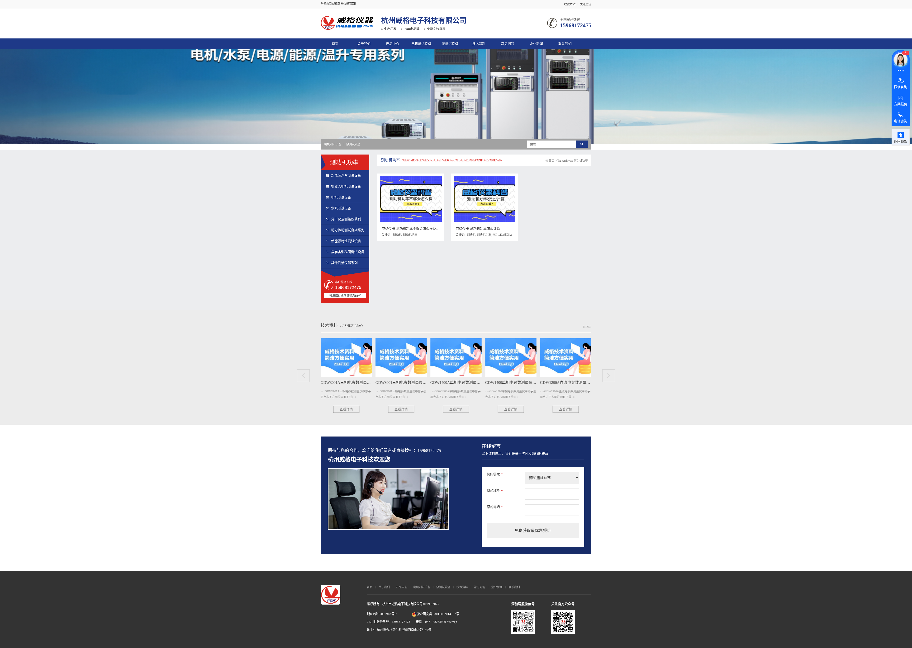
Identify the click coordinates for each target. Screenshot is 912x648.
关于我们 (363, 44)
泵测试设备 (450, 44)
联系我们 (565, 44)
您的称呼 (495, 491)
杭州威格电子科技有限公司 (424, 20)
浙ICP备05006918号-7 (382, 614)
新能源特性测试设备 (346, 241)
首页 (335, 44)
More (587, 327)
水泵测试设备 (341, 208)
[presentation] (303, 375)
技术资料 (478, 44)
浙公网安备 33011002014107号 (438, 614)
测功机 (397, 235)
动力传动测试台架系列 (347, 230)
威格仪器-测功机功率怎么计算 (478, 228)
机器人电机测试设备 (346, 186)
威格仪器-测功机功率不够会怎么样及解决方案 (415, 228)
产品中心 (392, 44)
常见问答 (507, 44)
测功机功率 (410, 235)
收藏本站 (569, 4)
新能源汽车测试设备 (346, 175)
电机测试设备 (421, 44)
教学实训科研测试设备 (347, 252)
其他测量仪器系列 (344, 263)
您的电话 (495, 507)
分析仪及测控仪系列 (346, 219)
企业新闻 (536, 44)
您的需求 (495, 474)
